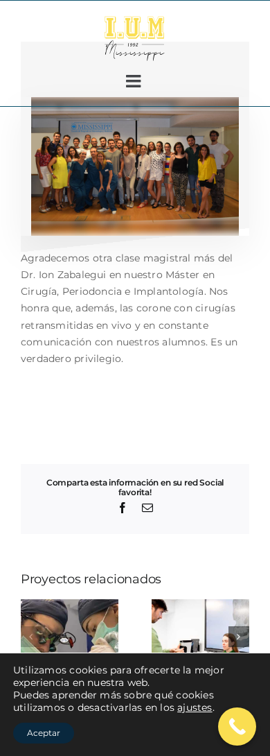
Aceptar (43, 733)
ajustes (194, 707)
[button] (31, 636)
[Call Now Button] (237, 726)
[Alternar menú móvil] (134, 80)
